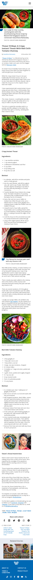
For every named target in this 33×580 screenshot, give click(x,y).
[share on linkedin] (9, 520)
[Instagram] (11, 577)
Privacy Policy (23, 571)
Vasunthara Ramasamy (9, 54)
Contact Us (22, 568)
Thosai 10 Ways (7, 58)
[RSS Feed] (26, 577)
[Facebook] (14, 577)
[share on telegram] (19, 520)
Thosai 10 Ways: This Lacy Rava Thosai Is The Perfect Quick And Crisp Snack (24, 530)
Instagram (21, 503)
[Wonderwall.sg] (5, 3)
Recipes (14, 512)
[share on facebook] (4, 520)
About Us (5, 568)
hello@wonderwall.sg (11, 506)
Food (9, 512)
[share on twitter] (14, 520)
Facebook (14, 503)
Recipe (19, 511)
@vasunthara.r (17, 497)
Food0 (4, 512)
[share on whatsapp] (23, 520)
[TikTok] (7, 577)
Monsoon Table (11, 65)
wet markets (14, 301)
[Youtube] (22, 577)
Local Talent (27, 511)
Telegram (5, 504)
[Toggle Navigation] (29, 3)
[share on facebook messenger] (28, 520)
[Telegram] (18, 577)
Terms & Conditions (6, 571)
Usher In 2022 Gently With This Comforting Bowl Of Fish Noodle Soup (8, 530)
